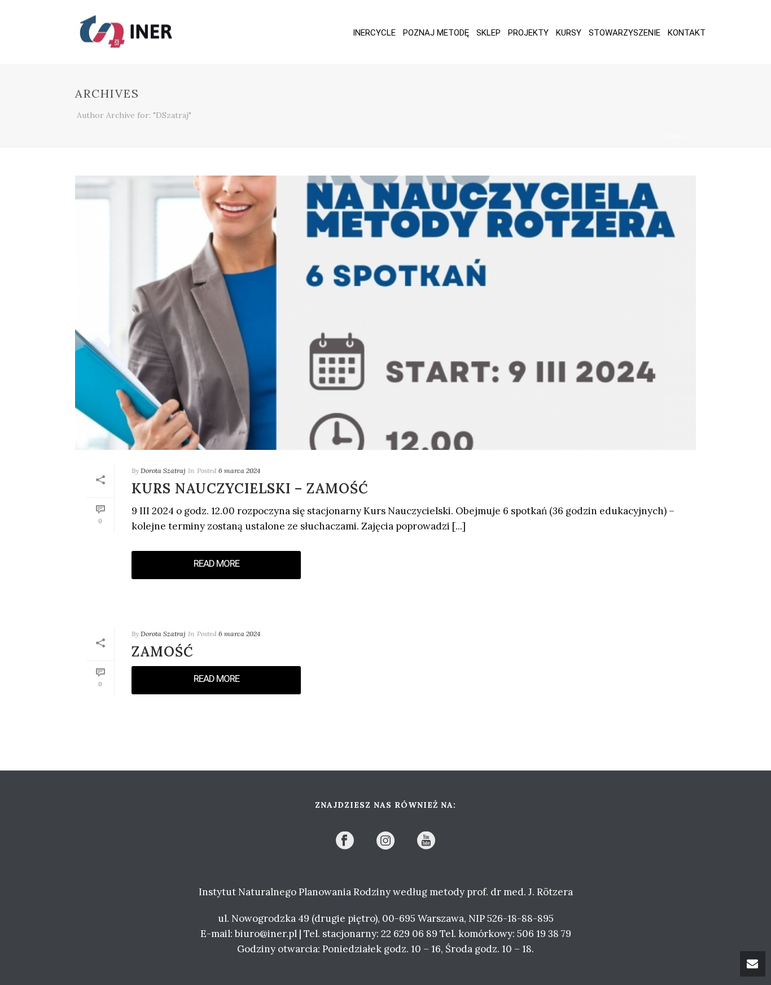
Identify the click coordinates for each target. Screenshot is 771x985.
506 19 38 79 (544, 933)
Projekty (528, 33)
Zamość (163, 651)
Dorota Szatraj (163, 470)
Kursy (568, 33)
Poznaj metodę (436, 33)
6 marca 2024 (239, 470)
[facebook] (345, 841)
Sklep (488, 33)
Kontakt (687, 33)
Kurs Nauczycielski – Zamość (250, 488)
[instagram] (385, 841)
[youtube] (426, 841)
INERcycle (374, 33)
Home (672, 136)
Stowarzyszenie (624, 33)
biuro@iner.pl (266, 933)
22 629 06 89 (409, 933)
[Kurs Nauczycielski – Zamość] (385, 313)
